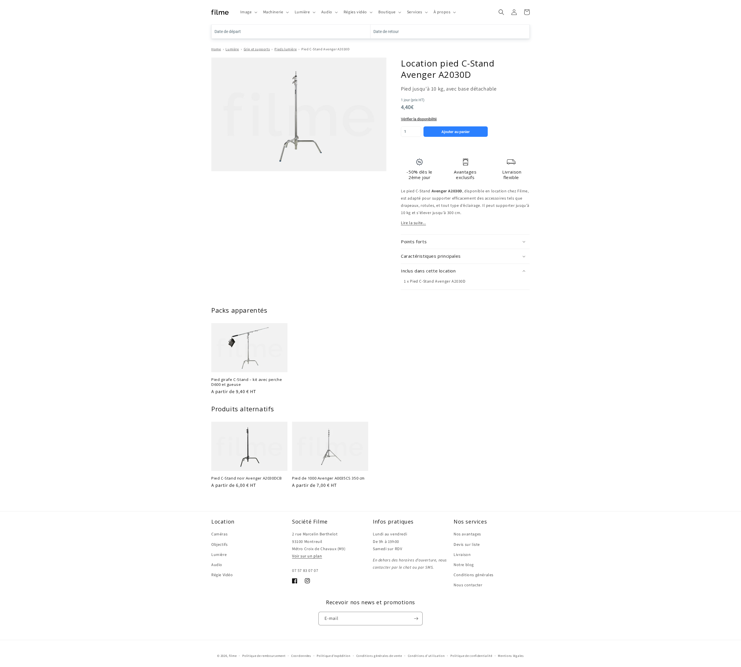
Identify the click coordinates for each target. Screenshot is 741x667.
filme (233, 656)
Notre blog (464, 565)
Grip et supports (257, 49)
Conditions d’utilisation (426, 656)
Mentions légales (511, 656)
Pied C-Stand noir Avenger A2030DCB (246, 478)
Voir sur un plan (307, 556)
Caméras (219, 534)
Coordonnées (301, 656)
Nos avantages (467, 534)
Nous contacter (468, 585)
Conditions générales (474, 575)
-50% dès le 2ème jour (419, 174)
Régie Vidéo (222, 575)
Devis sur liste (467, 545)
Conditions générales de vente (379, 656)
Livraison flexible (511, 174)
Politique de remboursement (263, 656)
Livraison (462, 555)
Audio (216, 565)
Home (216, 49)
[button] (248, 12)
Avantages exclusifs (465, 174)
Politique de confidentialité (471, 656)
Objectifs (219, 545)
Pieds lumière (285, 49)
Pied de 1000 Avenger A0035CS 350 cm (328, 478)
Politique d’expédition (333, 656)
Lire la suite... (413, 223)
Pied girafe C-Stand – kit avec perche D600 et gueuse (246, 382)
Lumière (232, 49)
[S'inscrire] (416, 618)
